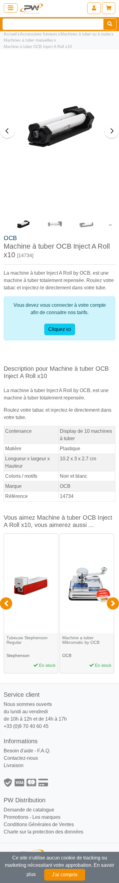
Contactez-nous (21, 758)
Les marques (46, 817)
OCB (10, 238)
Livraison (13, 765)
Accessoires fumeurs (38, 34)
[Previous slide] (7, 131)
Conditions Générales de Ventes (39, 824)
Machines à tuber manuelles (28, 40)
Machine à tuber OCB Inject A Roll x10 (38, 46)
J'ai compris (65, 874)
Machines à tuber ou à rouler (85, 34)
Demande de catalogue (29, 809)
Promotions (16, 817)
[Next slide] (111, 131)
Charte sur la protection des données (43, 831)
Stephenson (18, 655)
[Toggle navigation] (11, 8)
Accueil (10, 34)
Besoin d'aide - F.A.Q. (27, 750)
